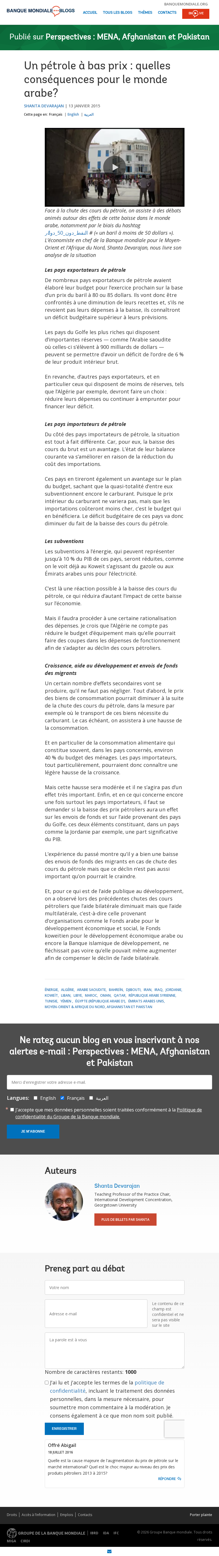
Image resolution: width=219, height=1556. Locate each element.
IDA (106, 1533)
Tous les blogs (117, 13)
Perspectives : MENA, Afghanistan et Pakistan (128, 37)
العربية (89, 114)
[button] (114, 167)
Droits (12, 1514)
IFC (116, 1533)
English (73, 114)
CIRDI (25, 1541)
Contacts (167, 13)
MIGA (11, 1541)
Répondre (167, 1478)
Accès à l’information (38, 1514)
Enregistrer (64, 1429)
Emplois (66, 1514)
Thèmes (145, 13)
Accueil (90, 13)
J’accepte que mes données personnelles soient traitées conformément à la (108, 1113)
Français (55, 114)
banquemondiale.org (186, 4)
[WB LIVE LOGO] (195, 14)
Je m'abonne (33, 1131)
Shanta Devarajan (44, 106)
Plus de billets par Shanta (125, 1219)
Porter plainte (201, 1514)
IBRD (94, 1533)
